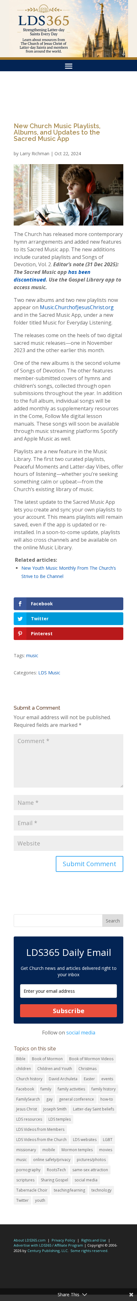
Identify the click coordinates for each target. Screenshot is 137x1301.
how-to (106, 1099)
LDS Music (49, 673)
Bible (20, 1058)
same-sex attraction (90, 1169)
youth (40, 1200)
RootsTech (56, 1169)
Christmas (87, 1068)
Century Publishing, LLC (47, 1250)
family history (103, 1089)
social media (80, 1032)
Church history (29, 1079)
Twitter (22, 1200)
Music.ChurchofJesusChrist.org (77, 307)
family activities (71, 1089)
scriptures (25, 1180)
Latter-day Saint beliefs (93, 1109)
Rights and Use (93, 1240)
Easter (89, 1079)
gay (49, 1099)
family (45, 1089)
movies (105, 1149)
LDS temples (59, 1119)
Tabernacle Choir (31, 1190)
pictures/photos (91, 1159)
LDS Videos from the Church (41, 1139)
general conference (76, 1099)
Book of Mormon (47, 1058)
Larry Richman (34, 153)
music (32, 655)
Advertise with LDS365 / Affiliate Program (48, 1245)
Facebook (25, 1089)
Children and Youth (54, 1068)
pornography (28, 1169)
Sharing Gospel (54, 1180)
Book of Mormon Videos (91, 1058)
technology (101, 1190)
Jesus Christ (26, 1109)
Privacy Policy (63, 1240)
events (107, 1079)
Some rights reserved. (89, 1250)
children (23, 1068)
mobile (48, 1149)
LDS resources (29, 1119)
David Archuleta (63, 1079)
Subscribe (68, 1010)
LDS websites (85, 1139)
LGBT (107, 1139)
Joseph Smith (55, 1109)
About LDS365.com (30, 1240)
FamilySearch (28, 1099)
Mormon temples (77, 1149)
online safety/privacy (51, 1159)
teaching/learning (69, 1190)
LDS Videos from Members (40, 1129)
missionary (26, 1149)
